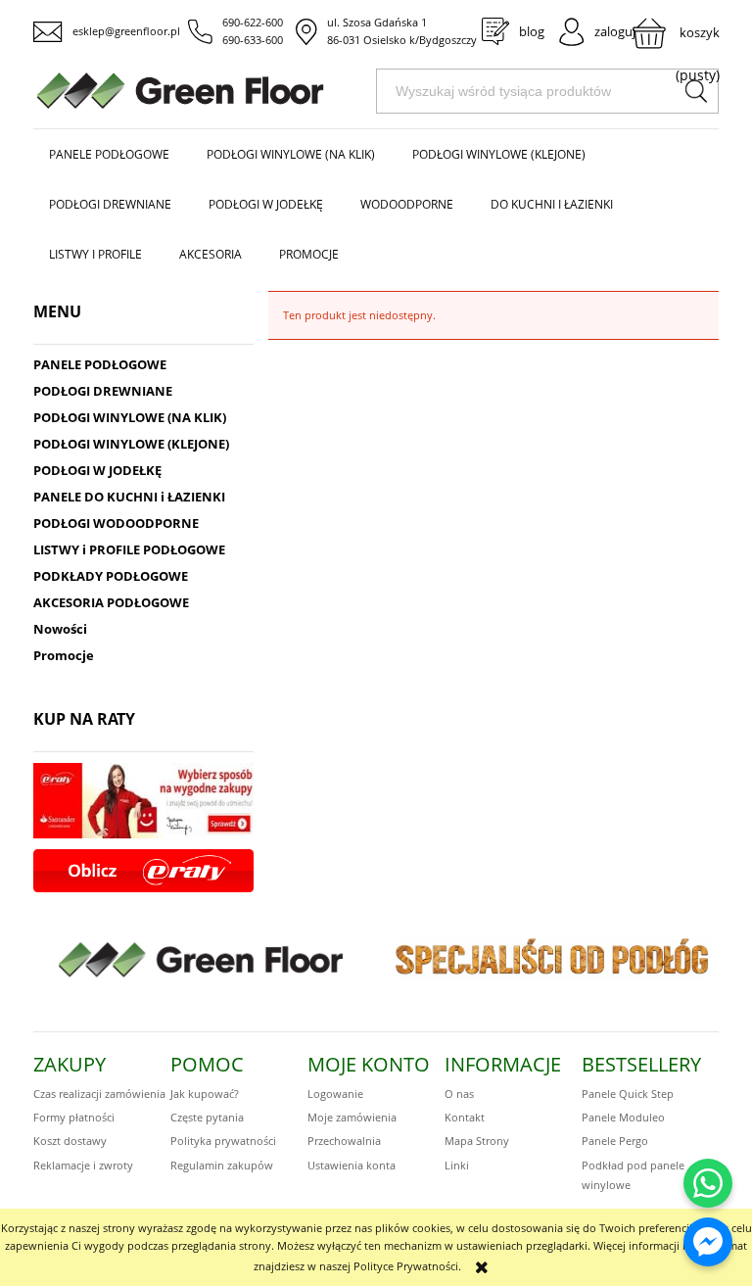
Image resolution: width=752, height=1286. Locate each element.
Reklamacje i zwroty (83, 1165)
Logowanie (335, 1093)
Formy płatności (74, 1117)
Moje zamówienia (352, 1117)
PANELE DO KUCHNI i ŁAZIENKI (129, 496)
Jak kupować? (204, 1093)
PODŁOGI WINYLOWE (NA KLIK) (129, 417)
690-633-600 (252, 39)
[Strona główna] (204, 91)
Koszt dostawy (70, 1140)
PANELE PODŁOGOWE (99, 364)
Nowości (60, 629)
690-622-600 (252, 22)
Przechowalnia (344, 1140)
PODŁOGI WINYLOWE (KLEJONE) (131, 443)
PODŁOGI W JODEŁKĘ (97, 470)
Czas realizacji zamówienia (99, 1093)
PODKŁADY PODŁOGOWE (110, 576)
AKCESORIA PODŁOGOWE (111, 602)
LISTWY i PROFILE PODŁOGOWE (129, 549)
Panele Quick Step (628, 1093)
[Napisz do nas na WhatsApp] (707, 1183)
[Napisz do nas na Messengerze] (707, 1241)
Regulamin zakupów (221, 1165)
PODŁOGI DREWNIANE (102, 391)
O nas (459, 1093)
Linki (457, 1165)
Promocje (63, 655)
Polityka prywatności (223, 1140)
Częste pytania (207, 1117)
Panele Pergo (615, 1140)
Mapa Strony (477, 1140)
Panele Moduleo (623, 1117)
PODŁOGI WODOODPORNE (116, 523)
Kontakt (465, 1117)
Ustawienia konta (351, 1165)
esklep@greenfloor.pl (126, 31)
